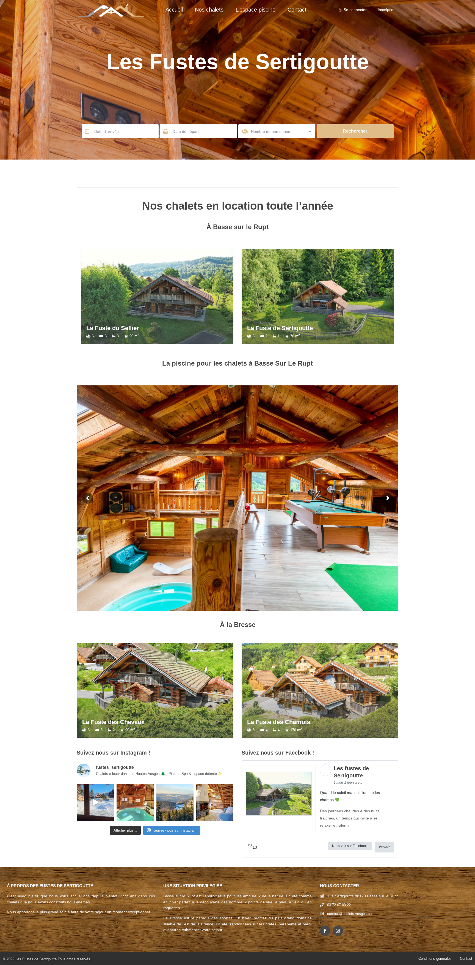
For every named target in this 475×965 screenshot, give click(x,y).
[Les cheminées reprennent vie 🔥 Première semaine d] (214, 802)
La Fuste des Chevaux (113, 722)
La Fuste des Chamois (278, 722)
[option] (157, 296)
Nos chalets (209, 10)
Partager (384, 847)
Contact (297, 10)
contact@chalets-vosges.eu (349, 914)
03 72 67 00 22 (339, 905)
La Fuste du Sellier (112, 328)
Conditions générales (435, 958)
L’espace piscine (255, 10)
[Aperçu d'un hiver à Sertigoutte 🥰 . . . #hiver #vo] (95, 802)
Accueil (174, 10)
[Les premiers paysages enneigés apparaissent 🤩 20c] (175, 802)
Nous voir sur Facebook (350, 846)
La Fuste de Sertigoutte (280, 328)
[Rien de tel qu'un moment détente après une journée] (135, 802)
